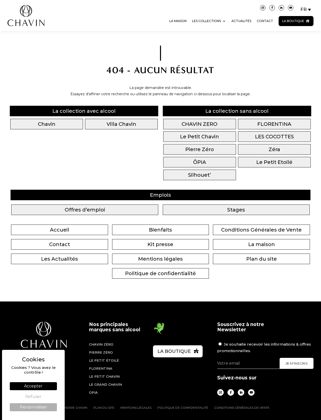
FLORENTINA (274, 124)
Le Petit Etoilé (274, 162)
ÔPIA (199, 162)
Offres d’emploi (85, 210)
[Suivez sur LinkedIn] (281, 8)
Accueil (59, 230)
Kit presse (160, 244)
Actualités (241, 21)
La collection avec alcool (84, 111)
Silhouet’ (199, 175)
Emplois (160, 195)
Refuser (33, 396)
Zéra (274, 149)
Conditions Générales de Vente (261, 230)
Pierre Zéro (199, 149)
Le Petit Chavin (199, 137)
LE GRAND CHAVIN (105, 384)
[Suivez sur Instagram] (263, 8)
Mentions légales (160, 259)
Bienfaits (160, 230)
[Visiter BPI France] (159, 333)
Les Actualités (59, 259)
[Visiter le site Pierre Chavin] (26, 30)
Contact (265, 21)
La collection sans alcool (237, 111)
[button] (305, 9)
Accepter (33, 386)
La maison (178, 21)
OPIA (93, 392)
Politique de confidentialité (160, 273)
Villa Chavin (121, 124)
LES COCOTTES (274, 137)
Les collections (206, 21)
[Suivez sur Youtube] (290, 8)
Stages (236, 210)
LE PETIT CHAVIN (104, 376)
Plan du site (261, 259)
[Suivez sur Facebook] (272, 8)
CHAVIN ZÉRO (101, 344)
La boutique (293, 21)
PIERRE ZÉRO (101, 352)
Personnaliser (33, 407)
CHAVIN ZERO (199, 124)
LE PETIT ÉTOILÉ (104, 360)
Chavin (46, 124)
